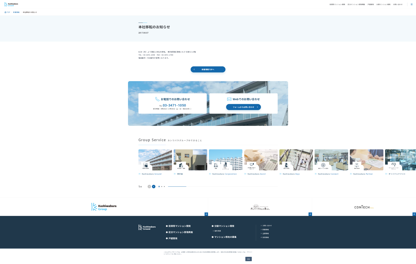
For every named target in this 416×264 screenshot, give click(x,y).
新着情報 (266, 229)
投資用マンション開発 (337, 4)
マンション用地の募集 (225, 237)
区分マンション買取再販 (356, 4)
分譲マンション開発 (383, 4)
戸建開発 (371, 4)
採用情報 (266, 237)
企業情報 (266, 233)
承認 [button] (248, 259)
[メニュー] (411, 4)
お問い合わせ (398, 4)
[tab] (159, 186)
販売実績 (218, 231)
